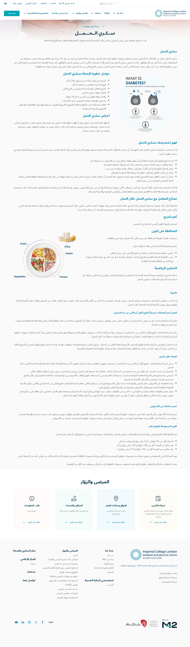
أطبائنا (106, 13)
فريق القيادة (108, 564)
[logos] (172, 623)
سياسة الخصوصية (169, 582)
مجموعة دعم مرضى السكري (66, 564)
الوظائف (43, 3)
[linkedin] (23, 622)
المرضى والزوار (81, 13)
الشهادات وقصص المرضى (67, 593)
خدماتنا (98, 13)
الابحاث (52, 3)
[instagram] (29, 622)
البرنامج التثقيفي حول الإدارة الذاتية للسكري (60, 568)
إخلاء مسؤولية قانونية (168, 573)
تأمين (75, 555)
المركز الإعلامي (31, 3)
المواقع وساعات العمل (68, 572)
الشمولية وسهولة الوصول (67, 598)
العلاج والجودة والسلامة (103, 568)
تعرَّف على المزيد (160, 522)
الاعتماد (110, 572)
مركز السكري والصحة (60, 13)
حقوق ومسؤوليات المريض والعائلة (64, 576)
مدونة (33, 564)
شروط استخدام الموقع (168, 578)
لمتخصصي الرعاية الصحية (37, 13)
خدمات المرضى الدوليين (68, 589)
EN (5, 3)
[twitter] (36, 622)
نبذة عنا (120, 13)
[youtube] (16, 622)
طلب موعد (12, 13)
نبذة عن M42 (107, 559)
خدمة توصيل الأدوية (67, 3)
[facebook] (42, 622)
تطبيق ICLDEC (71, 585)
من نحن (110, 555)
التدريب (110, 585)
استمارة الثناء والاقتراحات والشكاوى (63, 581)
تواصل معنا (17, 3)
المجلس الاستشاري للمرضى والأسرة (63, 559)
